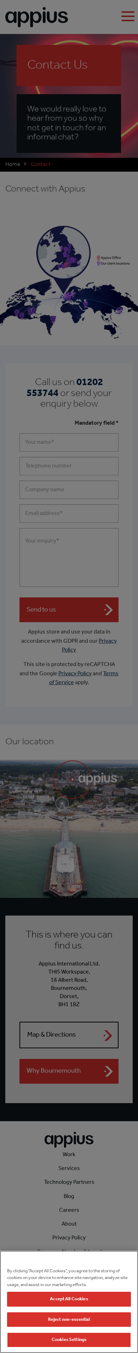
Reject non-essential (69, 1319)
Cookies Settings (69, 1339)
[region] (69, 1302)
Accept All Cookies (69, 1299)
